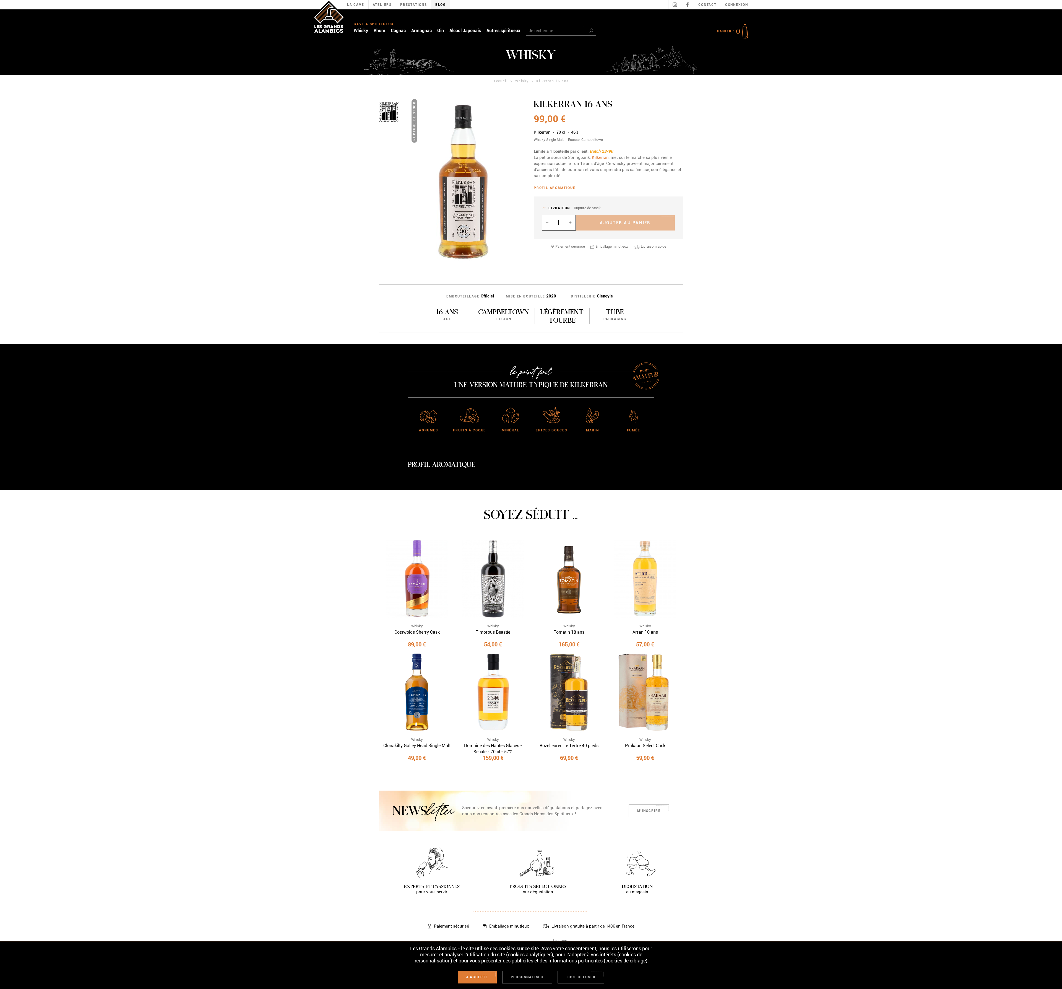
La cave (560, 940)
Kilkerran (542, 132)
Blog (440, 5)
